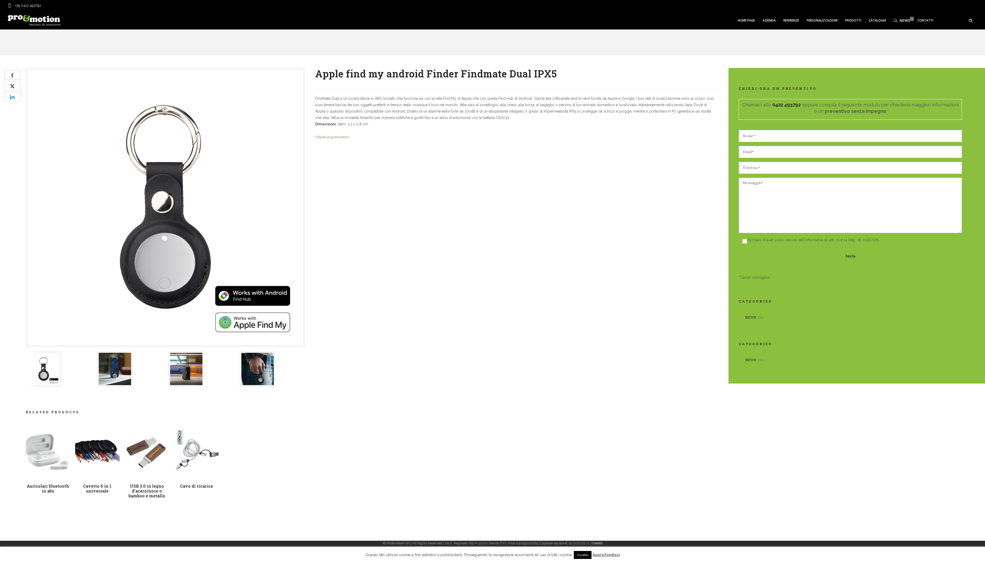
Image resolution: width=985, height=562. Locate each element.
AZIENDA (769, 20)
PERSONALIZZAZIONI (822, 20)
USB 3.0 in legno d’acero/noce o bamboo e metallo (147, 490)
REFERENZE (791, 20)
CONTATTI (925, 20)
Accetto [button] (582, 555)
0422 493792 (786, 104)
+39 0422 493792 (27, 5)
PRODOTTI (853, 20)
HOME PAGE (746, 20)
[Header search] (970, 21)
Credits (597, 543)
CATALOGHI (877, 20)
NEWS (905, 20)
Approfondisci (606, 555)
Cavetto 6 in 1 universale (97, 488)
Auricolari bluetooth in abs (48, 488)
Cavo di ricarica (196, 486)
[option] (58, 369)
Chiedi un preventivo (332, 137)
